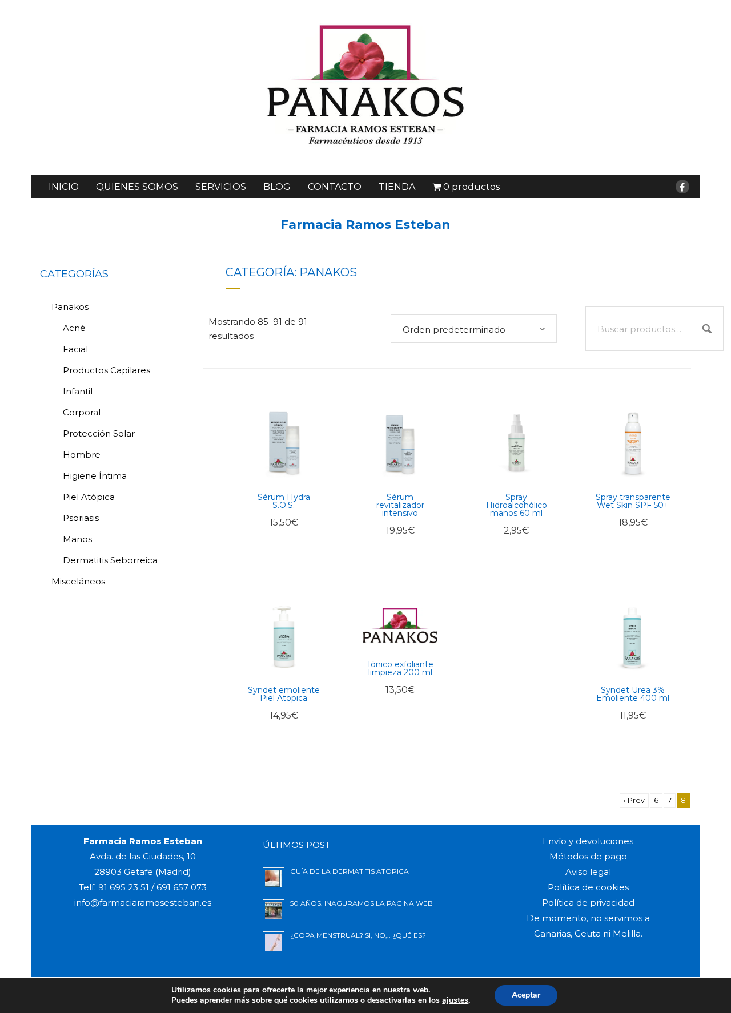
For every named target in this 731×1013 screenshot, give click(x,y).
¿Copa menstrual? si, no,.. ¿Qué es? (358, 935)
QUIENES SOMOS (137, 186)
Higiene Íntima (95, 475)
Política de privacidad (588, 902)
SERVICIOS (220, 186)
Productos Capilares (106, 370)
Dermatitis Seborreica (110, 560)
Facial (75, 349)
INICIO (64, 186)
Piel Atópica (89, 496)
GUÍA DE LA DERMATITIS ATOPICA (349, 871)
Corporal (82, 412)
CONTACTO (335, 186)
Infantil (78, 391)
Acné (74, 327)
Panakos (70, 306)
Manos (77, 539)
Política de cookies (588, 887)
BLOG (277, 186)
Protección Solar (99, 433)
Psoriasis (81, 517)
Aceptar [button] (526, 995)
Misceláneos (78, 581)
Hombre (82, 454)
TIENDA (397, 186)
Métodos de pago (588, 856)
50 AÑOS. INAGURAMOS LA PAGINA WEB (361, 903)
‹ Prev (634, 800)
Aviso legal (588, 871)
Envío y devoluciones (588, 841)
